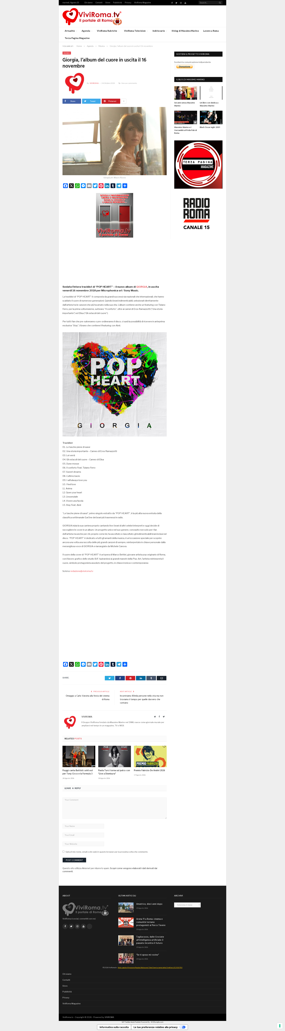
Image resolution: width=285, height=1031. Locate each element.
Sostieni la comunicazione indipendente (192, 62)
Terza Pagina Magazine (77, 38)
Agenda (86, 30)
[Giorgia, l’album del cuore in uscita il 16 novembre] (114, 141)
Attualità (70, 30)
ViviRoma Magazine (142, 2)
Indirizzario (159, 30)
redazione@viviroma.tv (81, 571)
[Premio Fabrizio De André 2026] (150, 756)
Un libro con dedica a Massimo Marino (209, 104)
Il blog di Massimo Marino (185, 30)
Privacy (128, 2)
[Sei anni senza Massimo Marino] (185, 93)
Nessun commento (129, 83)
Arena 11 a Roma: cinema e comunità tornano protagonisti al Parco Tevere (150, 922)
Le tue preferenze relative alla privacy (156, 1027)
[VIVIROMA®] (92, 16)
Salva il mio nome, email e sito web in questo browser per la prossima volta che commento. (107, 852)
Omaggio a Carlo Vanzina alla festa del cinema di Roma (87, 697)
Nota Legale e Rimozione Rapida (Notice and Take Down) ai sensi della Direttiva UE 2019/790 (150, 967)
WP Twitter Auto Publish (131, 1022)
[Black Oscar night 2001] (211, 117)
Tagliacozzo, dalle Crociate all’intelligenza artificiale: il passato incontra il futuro (150, 940)
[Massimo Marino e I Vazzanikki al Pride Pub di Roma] (185, 117)
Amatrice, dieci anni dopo (149, 904)
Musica (67, 53)
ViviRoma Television (135, 30)
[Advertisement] (114, 260)
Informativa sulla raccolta (114, 1027)
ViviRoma (94, 83)
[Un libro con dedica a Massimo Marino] (211, 93)
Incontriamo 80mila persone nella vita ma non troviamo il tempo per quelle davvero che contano (141, 699)
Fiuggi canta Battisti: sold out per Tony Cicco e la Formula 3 (77, 772)
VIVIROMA (109, 1017)
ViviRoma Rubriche (107, 30)
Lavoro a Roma (211, 30)
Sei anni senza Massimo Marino (184, 104)
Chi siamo (88, 2)
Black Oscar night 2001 (210, 127)
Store (107, 2)
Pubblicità (117, 2)
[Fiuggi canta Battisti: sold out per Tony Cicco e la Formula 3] (78, 756)
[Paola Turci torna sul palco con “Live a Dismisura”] (114, 756)
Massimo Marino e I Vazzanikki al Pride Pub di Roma (185, 130)
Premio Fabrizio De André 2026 (149, 770)
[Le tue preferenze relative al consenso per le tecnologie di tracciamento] (280, 1026)
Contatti (98, 2)
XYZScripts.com (157, 1022)
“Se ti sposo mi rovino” (147, 955)
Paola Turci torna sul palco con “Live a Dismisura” (114, 772)
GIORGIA (141, 286)
